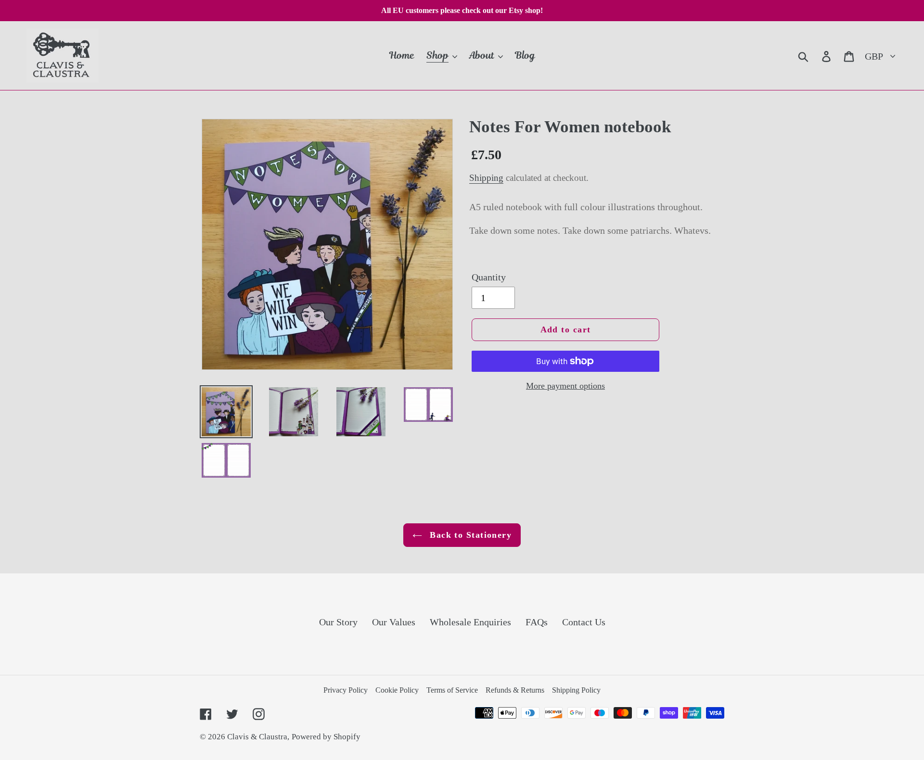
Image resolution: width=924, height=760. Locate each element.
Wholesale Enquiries (470, 622)
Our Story (338, 622)
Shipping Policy (576, 690)
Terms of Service (452, 690)
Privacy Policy (345, 690)
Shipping (486, 178)
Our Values (393, 622)
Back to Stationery (469, 535)
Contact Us (583, 622)
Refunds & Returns (515, 690)
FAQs (537, 622)
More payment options (565, 386)
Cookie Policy (397, 690)
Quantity (489, 277)
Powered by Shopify (326, 736)
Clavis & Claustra (257, 736)
